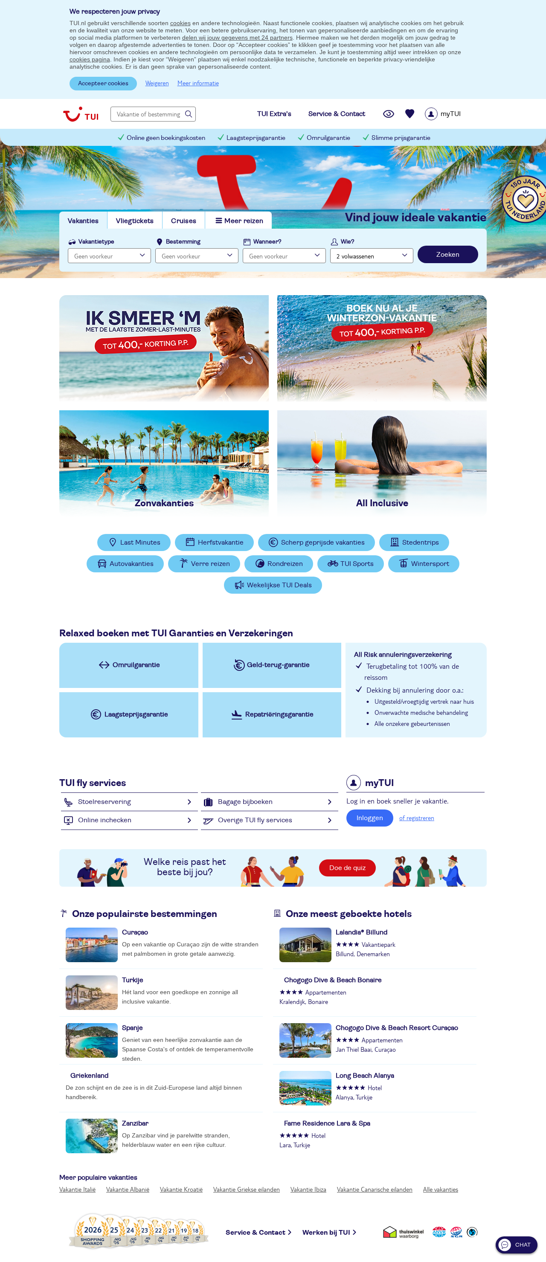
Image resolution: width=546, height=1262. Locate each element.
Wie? (347, 242)
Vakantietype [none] (96, 242)
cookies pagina (90, 59)
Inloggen (370, 818)
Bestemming (183, 242)
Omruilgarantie (328, 138)
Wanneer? (267, 242)
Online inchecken (104, 820)
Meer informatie (198, 83)
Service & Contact (255, 1232)
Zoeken (447, 254)
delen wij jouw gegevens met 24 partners (237, 37)
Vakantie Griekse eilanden (246, 1189)
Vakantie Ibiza (308, 1189)
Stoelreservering (104, 801)
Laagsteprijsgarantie (256, 138)
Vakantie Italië (77, 1189)
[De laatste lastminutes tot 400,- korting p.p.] (164, 348)
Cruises (183, 221)
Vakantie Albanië (127, 1189)
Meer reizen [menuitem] (243, 221)
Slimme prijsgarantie (401, 138)
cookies (180, 23)
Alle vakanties (440, 1189)
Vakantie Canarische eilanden (374, 1189)
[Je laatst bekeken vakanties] (388, 114)
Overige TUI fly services (255, 820)
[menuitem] (454, 114)
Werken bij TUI (326, 1232)
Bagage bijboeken (245, 801)
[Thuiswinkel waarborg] (405, 1231)
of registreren (416, 817)
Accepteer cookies (103, 84)
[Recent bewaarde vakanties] (410, 114)
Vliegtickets (135, 221)
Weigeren (157, 83)
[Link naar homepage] (80, 114)
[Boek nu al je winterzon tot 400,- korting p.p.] (382, 348)
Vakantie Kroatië (181, 1189)
